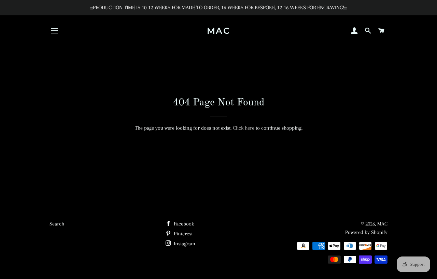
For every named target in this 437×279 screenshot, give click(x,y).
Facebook (183, 224)
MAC (218, 31)
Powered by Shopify (366, 232)
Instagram (183, 243)
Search (57, 224)
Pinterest (182, 234)
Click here (243, 128)
